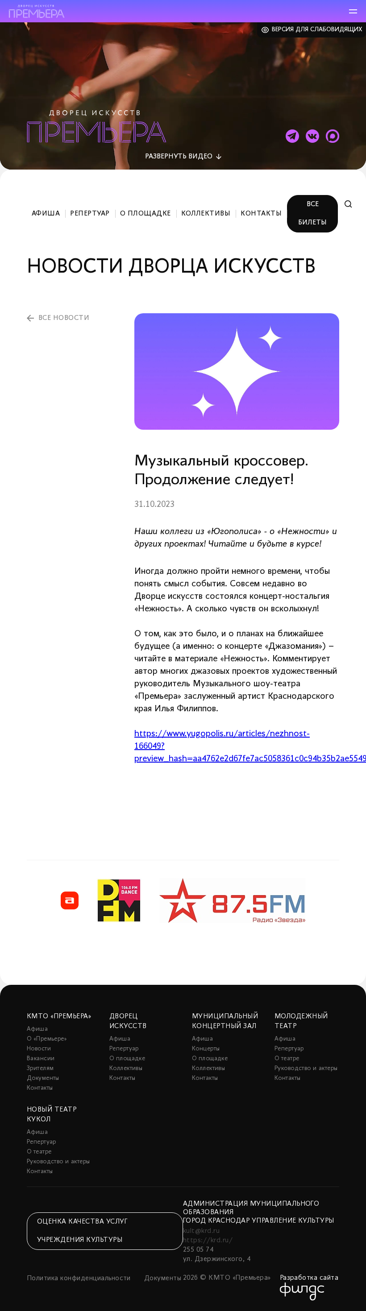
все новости (63, 318)
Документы (43, 1078)
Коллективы (206, 213)
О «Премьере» (47, 1039)
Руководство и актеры (305, 1068)
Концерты (206, 1048)
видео (178, 156)
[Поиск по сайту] (348, 204)
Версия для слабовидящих (317, 29)
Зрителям (40, 1068)
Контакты (261, 213)
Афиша (46, 213)
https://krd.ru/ (208, 1240)
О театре (286, 1058)
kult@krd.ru (201, 1231)
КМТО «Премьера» (59, 1016)
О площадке (145, 213)
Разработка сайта (309, 1278)
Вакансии (40, 1058)
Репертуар (89, 213)
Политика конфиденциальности (79, 1278)
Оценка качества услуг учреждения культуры (82, 1231)
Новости (39, 1048)
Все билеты (312, 213)
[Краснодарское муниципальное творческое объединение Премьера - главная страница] (36, 11)
